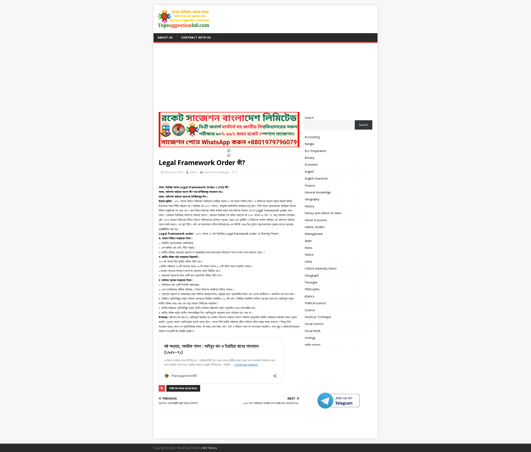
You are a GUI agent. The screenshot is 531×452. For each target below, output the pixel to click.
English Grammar (316, 178)
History (309, 206)
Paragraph (312, 275)
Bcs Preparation (315, 151)
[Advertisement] (265, 79)
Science (310, 310)
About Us (165, 37)
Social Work (312, 331)
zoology (310, 338)
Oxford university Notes (321, 268)
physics (309, 296)
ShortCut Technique (318, 317)
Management (314, 234)
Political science (315, 303)
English (309, 172)
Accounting (312, 137)
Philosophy (312, 289)
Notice (309, 254)
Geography (312, 199)
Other (308, 262)
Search (309, 118)
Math (308, 241)
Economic (311, 164)
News (308, 248)
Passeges (311, 282)
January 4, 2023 (173, 172)
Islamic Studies (315, 227)
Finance (310, 185)
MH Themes (210, 448)
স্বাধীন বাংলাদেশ (312, 345)
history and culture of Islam (323, 213)
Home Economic (316, 220)
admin (193, 172)
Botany (309, 158)
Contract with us (196, 37)
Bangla (309, 144)
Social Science (314, 324)
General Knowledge (216, 172)
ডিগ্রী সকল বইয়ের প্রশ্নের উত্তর (183, 388)
